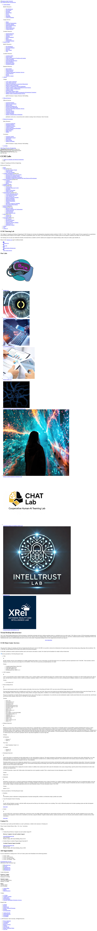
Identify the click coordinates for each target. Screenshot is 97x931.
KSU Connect (9, 50)
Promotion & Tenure (10, 63)
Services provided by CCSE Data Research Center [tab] (12, 653)
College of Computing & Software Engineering (16, 86)
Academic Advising (10, 112)
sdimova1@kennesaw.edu (8, 845)
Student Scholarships (10, 198)
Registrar (5, 909)
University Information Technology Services (15, 72)
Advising (8, 36)
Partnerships (5, 217)
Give (4, 227)
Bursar (7, 38)
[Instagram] (49, 868)
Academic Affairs (9, 55)
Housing (5, 905)
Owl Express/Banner (10, 47)
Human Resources (9, 69)
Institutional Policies (10, 124)
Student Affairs (9, 105)
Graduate (8, 180)
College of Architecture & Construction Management (17, 84)
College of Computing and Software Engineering (13, 159)
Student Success (9, 34)
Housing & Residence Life (11, 106)
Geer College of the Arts (11, 82)
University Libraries (10, 24)
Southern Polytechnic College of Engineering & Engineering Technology (21, 92)
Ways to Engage (9, 221)
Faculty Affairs (9, 57)
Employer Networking (10, 190)
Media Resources (6, 890)
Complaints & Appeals (10, 126)
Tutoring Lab (8, 215)
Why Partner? (9, 219)
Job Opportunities (7, 910)
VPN (7, 51)
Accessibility (6, 916)
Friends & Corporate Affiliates (12, 222)
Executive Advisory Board (11, 169)
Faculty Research (9, 211)
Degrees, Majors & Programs (9, 908)
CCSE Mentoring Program (11, 195)
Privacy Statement (7, 920)
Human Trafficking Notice (8, 928)
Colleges (5, 77)
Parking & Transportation (11, 23)
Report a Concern (7, 924)
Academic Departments (8, 173)
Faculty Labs (8, 216)
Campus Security (6, 912)
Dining (7, 22)
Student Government (10, 141)
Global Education (6, 914)
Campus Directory (9, 29)
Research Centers (9, 208)
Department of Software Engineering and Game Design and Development (21, 178)
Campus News (6, 897)
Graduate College (9, 90)
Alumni (4, 226)
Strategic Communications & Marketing (14, 114)
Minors (7, 183)
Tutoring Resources (10, 33)
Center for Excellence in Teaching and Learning (16, 58)
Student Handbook (10, 37)
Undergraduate (9, 181)
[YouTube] (49, 870)
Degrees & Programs (7, 179)
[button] (10, 149)
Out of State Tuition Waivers (12, 204)
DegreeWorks (9, 12)
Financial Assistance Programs (12, 197)
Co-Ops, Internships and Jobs (12, 193)
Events (4, 185)
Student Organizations (10, 201)
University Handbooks (10, 123)
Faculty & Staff (6, 42)
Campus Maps (6, 888)
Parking (4, 889)
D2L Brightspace (9, 9)
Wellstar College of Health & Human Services (15, 93)
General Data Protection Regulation (13, 128)
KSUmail (8, 11)
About (4, 168)
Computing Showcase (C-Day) (12, 187)
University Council (10, 136)
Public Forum (8, 130)
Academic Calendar (7, 896)
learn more (5, 806)
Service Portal (9, 26)
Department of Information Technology (14, 177)
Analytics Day (9, 186)
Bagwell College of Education (12, 85)
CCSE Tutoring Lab (10, 196)
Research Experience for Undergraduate (14, 209)
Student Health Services (11, 25)
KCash (7, 13)
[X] (49, 866)
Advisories (5, 923)
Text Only (5, 929)
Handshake (8, 16)
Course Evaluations (10, 17)
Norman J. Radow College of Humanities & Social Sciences (18, 87)
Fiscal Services (9, 109)
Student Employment (10, 28)
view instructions (48, 640)
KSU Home (3, 148)
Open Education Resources (11, 60)
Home (4, 167)
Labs (4, 214)
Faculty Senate (9, 140)
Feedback (5, 925)
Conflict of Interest (10, 127)
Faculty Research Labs (10, 213)
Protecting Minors (9, 129)
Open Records (6, 926)
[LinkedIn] (49, 867)
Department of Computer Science (13, 175)
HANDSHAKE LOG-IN (6, 861)
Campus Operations (10, 113)
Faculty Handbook (10, 61)
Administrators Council (11, 137)
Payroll (7, 74)
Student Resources (7, 192)
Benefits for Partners (10, 220)
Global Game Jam (9, 191)
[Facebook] (49, 865)
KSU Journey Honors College (12, 91)
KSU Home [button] (3, 2)
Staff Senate (8, 138)
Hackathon (8, 189)
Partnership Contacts (10, 224)
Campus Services (9, 71)
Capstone (8, 202)
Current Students (6, 4)
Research (5, 207)
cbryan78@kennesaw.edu (8, 836)
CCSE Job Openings (10, 172)
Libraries (5, 904)
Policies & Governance (8, 119)
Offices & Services (7, 98)
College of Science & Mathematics (13, 88)
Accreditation (6, 922)
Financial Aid (8, 39)
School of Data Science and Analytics (14, 174)
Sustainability (6, 915)
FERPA (7, 132)
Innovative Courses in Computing (13, 203)
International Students (10, 199)
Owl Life (8, 15)
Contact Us (5, 228)
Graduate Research (10, 210)
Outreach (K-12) (9, 223)
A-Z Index (5, 145)
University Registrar (10, 40)
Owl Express (8, 10)
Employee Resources (7, 205)
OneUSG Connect (10, 75)
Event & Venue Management (12, 107)
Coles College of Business (11, 81)
